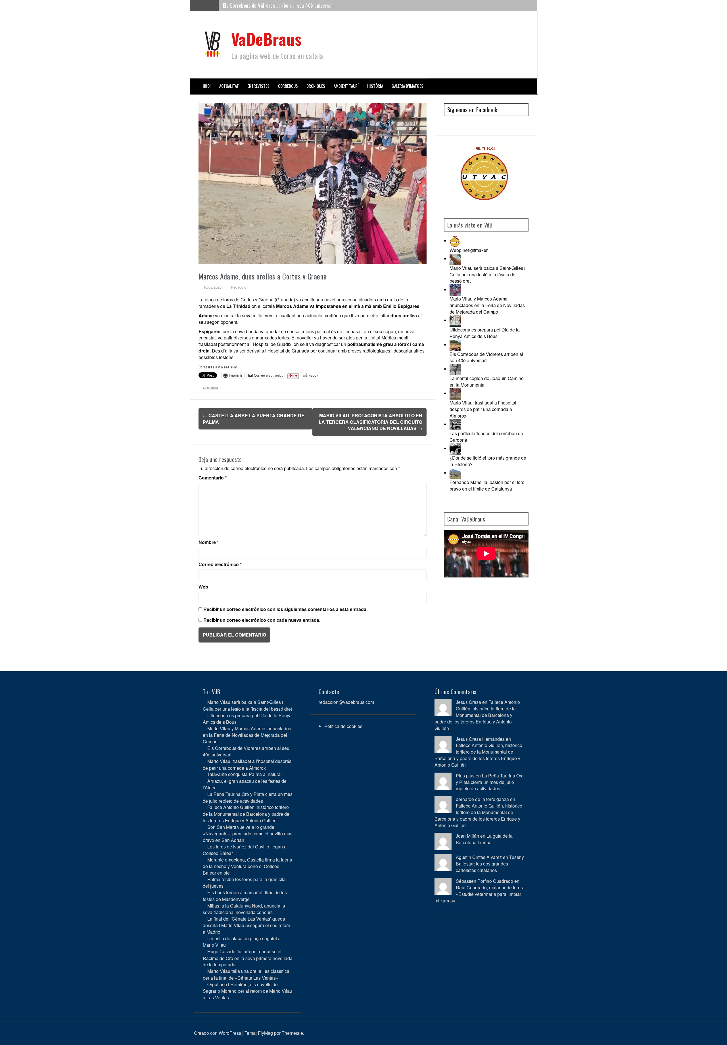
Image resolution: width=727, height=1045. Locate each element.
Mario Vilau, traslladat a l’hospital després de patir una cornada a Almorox (299, 5)
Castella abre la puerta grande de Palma (253, 418)
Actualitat (229, 86)
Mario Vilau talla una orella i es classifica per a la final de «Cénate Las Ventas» (246, 974)
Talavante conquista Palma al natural (244, 774)
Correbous (288, 86)
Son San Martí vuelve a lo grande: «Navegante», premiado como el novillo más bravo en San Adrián (248, 833)
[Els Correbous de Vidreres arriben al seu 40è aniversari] (455, 344)
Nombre (209, 542)
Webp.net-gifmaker (469, 250)
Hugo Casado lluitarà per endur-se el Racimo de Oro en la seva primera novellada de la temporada (248, 958)
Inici (207, 86)
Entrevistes (258, 86)
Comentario (213, 478)
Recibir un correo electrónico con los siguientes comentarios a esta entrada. (285, 609)
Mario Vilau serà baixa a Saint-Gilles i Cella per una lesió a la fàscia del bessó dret (487, 274)
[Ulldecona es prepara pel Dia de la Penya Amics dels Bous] (455, 320)
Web (203, 587)
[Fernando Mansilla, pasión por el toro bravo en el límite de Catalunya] (455, 473)
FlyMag (265, 1033)
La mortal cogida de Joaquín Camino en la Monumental (487, 381)
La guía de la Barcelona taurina (484, 839)
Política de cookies (343, 726)
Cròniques (315, 86)
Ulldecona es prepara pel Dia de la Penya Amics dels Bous (485, 332)
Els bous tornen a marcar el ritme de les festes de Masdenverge (245, 895)
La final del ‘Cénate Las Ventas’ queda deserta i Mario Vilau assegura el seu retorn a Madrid (246, 925)
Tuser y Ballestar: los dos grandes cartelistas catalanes (490, 863)
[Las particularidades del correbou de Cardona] (455, 424)
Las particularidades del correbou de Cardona (486, 436)
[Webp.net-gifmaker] (455, 240)
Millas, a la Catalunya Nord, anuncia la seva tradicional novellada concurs (244, 908)
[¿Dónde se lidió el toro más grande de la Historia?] (455, 448)
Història (375, 86)
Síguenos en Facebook (472, 109)
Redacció (238, 287)
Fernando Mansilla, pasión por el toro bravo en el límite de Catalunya (487, 485)
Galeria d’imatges (407, 86)
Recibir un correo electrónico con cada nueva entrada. (261, 620)
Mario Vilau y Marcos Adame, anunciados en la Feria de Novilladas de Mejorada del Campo (487, 305)
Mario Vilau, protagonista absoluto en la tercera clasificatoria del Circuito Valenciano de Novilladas (370, 422)
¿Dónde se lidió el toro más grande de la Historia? (488, 461)
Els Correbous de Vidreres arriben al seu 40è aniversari (486, 357)
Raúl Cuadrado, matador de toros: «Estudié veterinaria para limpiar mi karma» (479, 894)
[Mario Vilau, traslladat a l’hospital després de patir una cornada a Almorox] (455, 393)
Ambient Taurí (346, 86)
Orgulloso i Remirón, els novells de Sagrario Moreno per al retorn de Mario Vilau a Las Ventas (247, 991)
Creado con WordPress (217, 1033)
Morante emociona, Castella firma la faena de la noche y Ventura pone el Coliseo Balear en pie (247, 866)
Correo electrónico (220, 564)
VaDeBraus (266, 38)
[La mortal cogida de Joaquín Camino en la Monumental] (455, 369)
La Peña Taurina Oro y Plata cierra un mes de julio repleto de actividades (248, 797)
